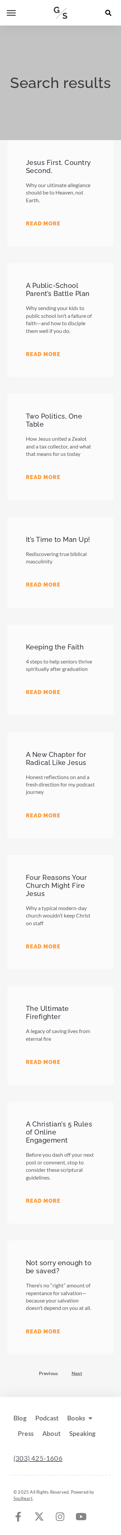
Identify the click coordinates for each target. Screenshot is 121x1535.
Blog (20, 1418)
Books (76, 1418)
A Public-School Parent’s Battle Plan (58, 290)
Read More (43, 223)
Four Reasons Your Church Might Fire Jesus (56, 885)
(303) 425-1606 (38, 1458)
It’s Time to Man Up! (58, 540)
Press (26, 1433)
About (51, 1433)
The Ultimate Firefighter (47, 1013)
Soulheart (23, 1498)
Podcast (46, 1418)
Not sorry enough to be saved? (59, 1267)
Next (77, 1373)
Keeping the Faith (55, 647)
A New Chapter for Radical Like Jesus (56, 759)
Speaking (82, 1433)
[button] (108, 12)
